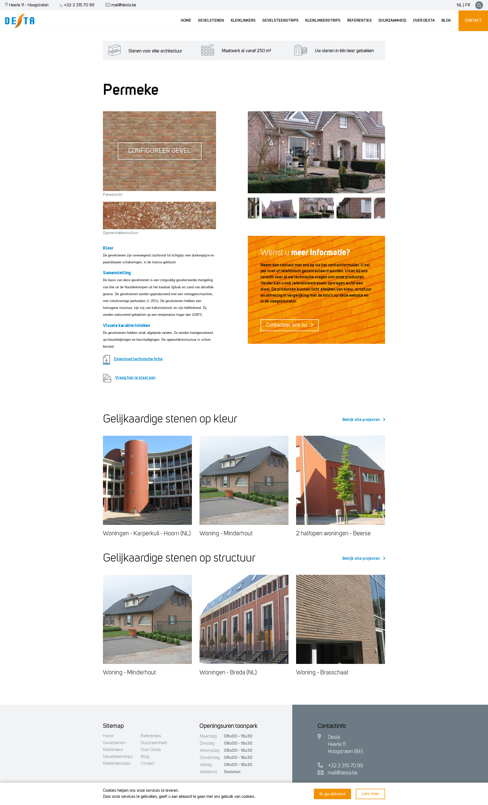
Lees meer (370, 794)
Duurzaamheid (154, 743)
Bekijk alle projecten (361, 420)
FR (467, 5)
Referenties (151, 736)
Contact (147, 763)
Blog (145, 757)
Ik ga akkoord (332, 794)
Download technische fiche (138, 359)
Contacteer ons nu (287, 325)
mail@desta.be (123, 5)
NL (459, 5)
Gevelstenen (114, 743)
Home (108, 736)
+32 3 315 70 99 (78, 5)
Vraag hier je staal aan (135, 378)
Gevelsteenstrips (118, 757)
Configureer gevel (159, 151)
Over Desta (151, 750)
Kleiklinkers (113, 750)
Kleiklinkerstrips (116, 763)
